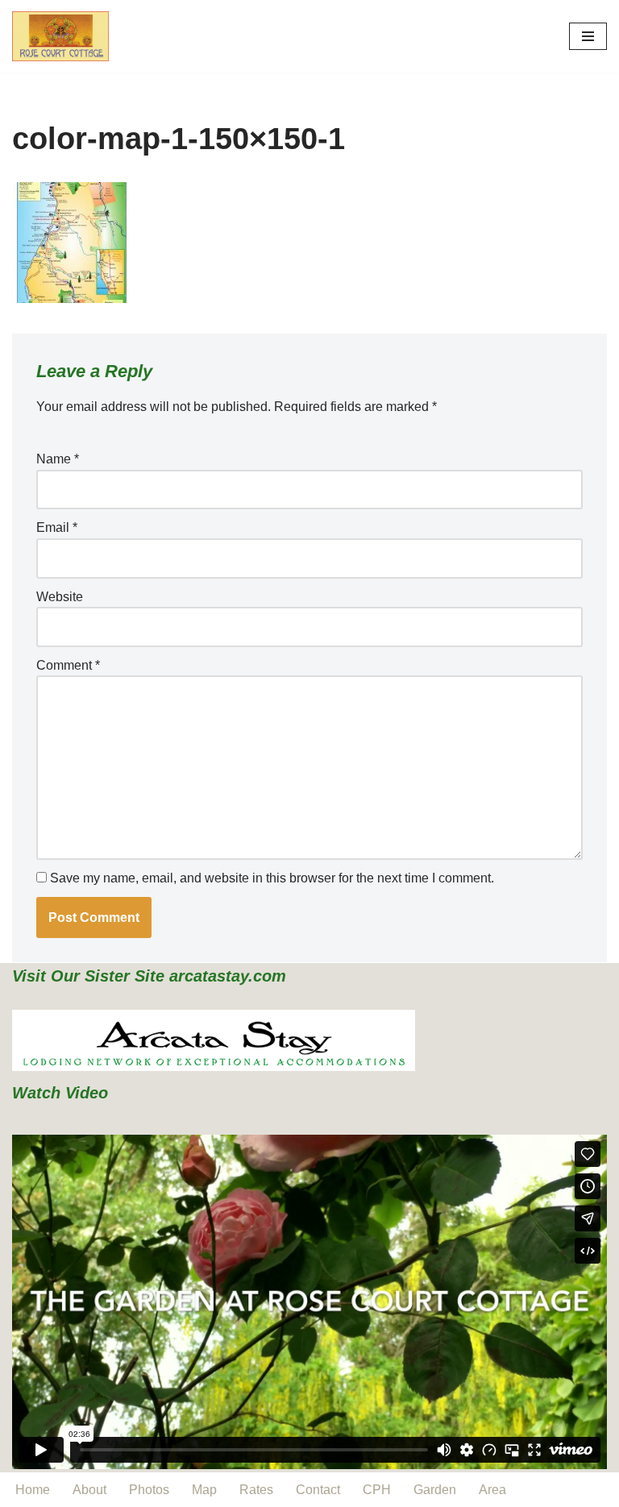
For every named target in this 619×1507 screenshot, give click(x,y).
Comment (68, 665)
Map (204, 1490)
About (89, 1490)
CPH (377, 1490)
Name (57, 459)
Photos (149, 1490)
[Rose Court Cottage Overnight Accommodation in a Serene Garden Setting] (60, 36)
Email (56, 527)
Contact (318, 1490)
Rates (256, 1490)
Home (32, 1490)
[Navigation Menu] (588, 36)
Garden (434, 1490)
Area (492, 1490)
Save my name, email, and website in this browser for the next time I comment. (272, 878)
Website (59, 597)
